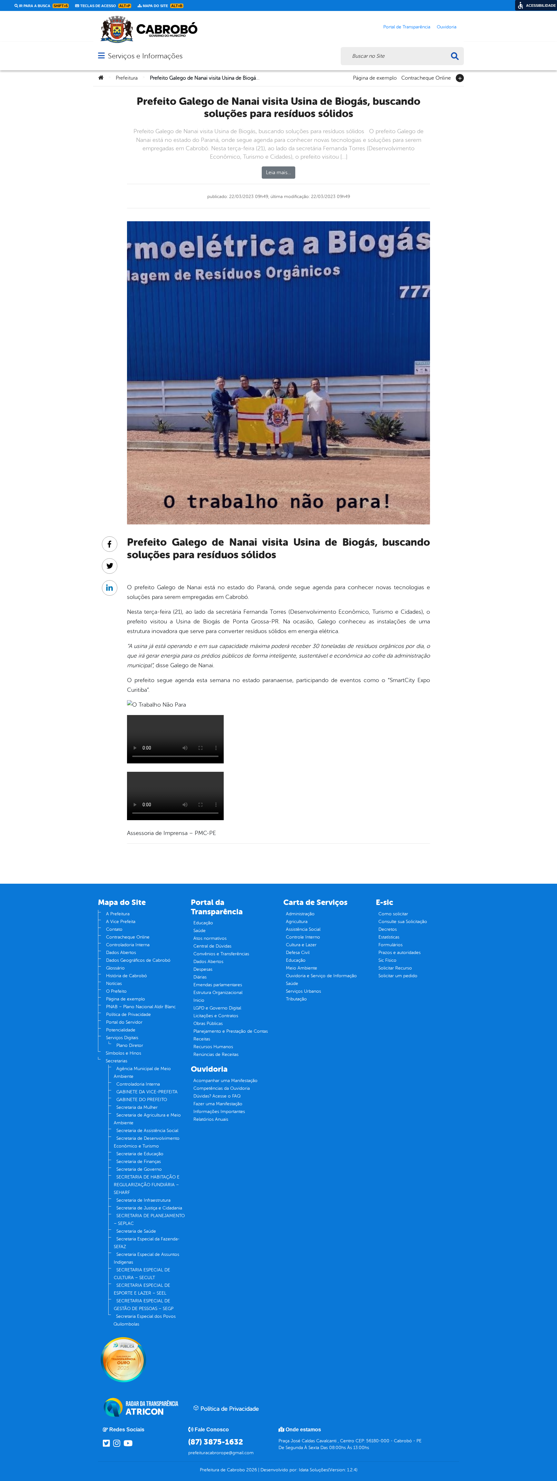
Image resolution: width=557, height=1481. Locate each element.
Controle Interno (303, 937)
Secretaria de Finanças (138, 1161)
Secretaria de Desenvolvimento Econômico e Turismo (147, 1142)
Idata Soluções (313, 1469)
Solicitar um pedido (397, 975)
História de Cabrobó (126, 975)
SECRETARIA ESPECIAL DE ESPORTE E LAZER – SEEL (142, 1289)
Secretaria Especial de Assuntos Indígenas (146, 1258)
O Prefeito (116, 991)
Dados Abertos (121, 952)
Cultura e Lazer (301, 944)
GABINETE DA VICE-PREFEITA (147, 1091)
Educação (203, 922)
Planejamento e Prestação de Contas (230, 1031)
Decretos (387, 929)
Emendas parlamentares (217, 984)
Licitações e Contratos (215, 1015)
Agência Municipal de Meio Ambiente (142, 1072)
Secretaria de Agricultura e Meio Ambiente (147, 1119)
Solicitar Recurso (395, 968)
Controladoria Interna (128, 944)
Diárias (200, 977)
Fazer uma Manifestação (217, 1103)
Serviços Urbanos (303, 991)
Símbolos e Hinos (123, 1053)
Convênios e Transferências (221, 953)
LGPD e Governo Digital (217, 1008)
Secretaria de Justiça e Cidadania (149, 1208)
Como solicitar (393, 913)
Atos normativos (210, 938)
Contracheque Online (426, 77)
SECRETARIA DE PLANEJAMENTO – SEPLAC (149, 1219)
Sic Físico (387, 960)
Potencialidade (120, 1030)
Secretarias (116, 1061)
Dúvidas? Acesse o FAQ (216, 1096)
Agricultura (297, 921)
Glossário (115, 968)
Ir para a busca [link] (43, 6)
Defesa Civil (297, 952)
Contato (114, 929)
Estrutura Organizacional (217, 992)
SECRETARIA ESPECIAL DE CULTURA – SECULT (142, 1273)
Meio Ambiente (301, 968)
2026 (251, 1469)
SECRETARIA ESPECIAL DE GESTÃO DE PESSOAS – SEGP (143, 1304)
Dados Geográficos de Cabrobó (138, 960)
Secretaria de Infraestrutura (143, 1200)
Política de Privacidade (128, 1014)
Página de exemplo (375, 77)
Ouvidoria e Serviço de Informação (321, 975)
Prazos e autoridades (399, 952)
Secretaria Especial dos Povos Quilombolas (144, 1320)
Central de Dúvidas (212, 946)
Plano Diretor (129, 1045)
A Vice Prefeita (120, 921)
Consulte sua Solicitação (402, 921)
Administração (300, 913)
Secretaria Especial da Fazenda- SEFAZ (147, 1243)
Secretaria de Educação (139, 1153)
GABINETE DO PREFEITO (141, 1099)
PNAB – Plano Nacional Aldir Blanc (141, 1006)
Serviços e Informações (145, 56)
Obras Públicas (208, 1023)
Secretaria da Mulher (137, 1107)
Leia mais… (278, 172)
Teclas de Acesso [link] (104, 6)
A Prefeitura (118, 913)
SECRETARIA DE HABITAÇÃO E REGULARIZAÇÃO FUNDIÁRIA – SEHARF (147, 1185)
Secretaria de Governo (139, 1169)
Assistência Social (303, 929)
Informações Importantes (219, 1111)
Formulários (390, 944)
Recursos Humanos (213, 1046)
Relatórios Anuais (210, 1119)
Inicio (198, 1000)
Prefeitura (127, 78)
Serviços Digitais (122, 1037)
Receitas (201, 1039)
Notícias (114, 983)
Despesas (202, 969)
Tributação (296, 999)
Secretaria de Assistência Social (147, 1130)
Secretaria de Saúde (136, 1231)
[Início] (100, 78)
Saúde (199, 930)
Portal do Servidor (124, 1022)
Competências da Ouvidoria (221, 1088)
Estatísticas (388, 937)
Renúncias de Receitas (216, 1054)
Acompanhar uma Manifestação (225, 1080)
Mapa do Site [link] (162, 6)
